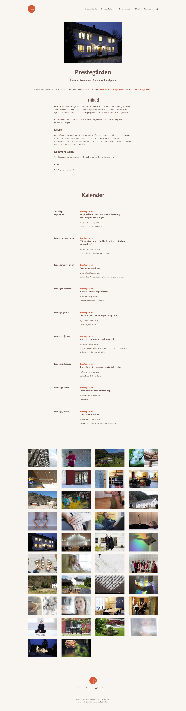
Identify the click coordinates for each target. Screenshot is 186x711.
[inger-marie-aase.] (143, 521)
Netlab (86, 702)
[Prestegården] (76, 584)
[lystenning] (42, 563)
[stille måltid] (143, 606)
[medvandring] (109, 563)
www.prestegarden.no (142, 89)
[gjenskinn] (42, 479)
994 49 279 (88, 89)
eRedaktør (104, 702)
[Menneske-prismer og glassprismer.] (143, 563)
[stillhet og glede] (42, 627)
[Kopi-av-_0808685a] (109, 542)
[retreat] (42, 606)
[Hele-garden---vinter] (42, 500)
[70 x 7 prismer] (42, 458)
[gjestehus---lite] (76, 479)
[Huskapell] (42, 521)
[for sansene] (143, 458)
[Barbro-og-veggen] (76, 458)
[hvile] (76, 521)
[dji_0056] (109, 458)
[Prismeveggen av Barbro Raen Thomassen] (109, 584)
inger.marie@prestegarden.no (112, 89)
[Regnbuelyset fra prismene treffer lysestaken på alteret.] (143, 584)
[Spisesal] (109, 606)
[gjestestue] (109, 479)
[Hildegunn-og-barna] (76, 500)
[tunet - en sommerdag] (109, 627)
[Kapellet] (76, 542)
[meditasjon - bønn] (76, 563)
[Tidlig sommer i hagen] (76, 627)
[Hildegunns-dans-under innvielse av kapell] (109, 500)
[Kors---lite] (143, 542)
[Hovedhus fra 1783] (143, 500)
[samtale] (76, 606)
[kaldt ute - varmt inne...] (42, 542)
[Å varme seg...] (76, 648)
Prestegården (86, 211)
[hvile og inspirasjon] (109, 521)
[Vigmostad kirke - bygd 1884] (42, 648)
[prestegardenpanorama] (42, 584)
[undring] (143, 627)
